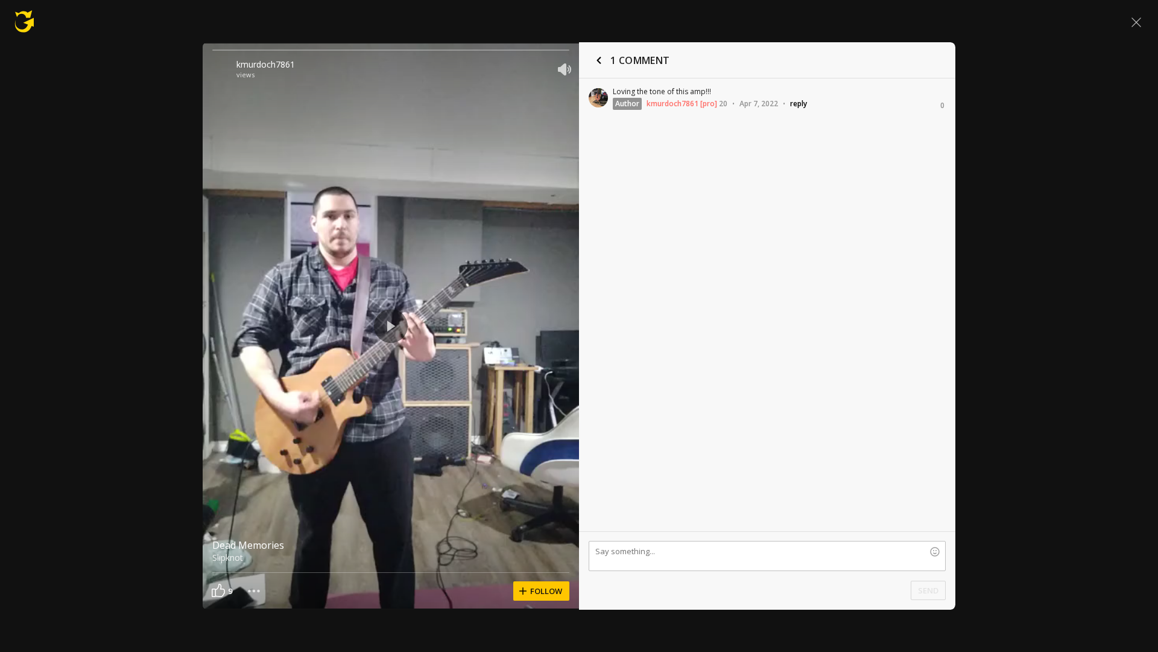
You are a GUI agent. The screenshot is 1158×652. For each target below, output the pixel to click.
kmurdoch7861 (265, 64)
